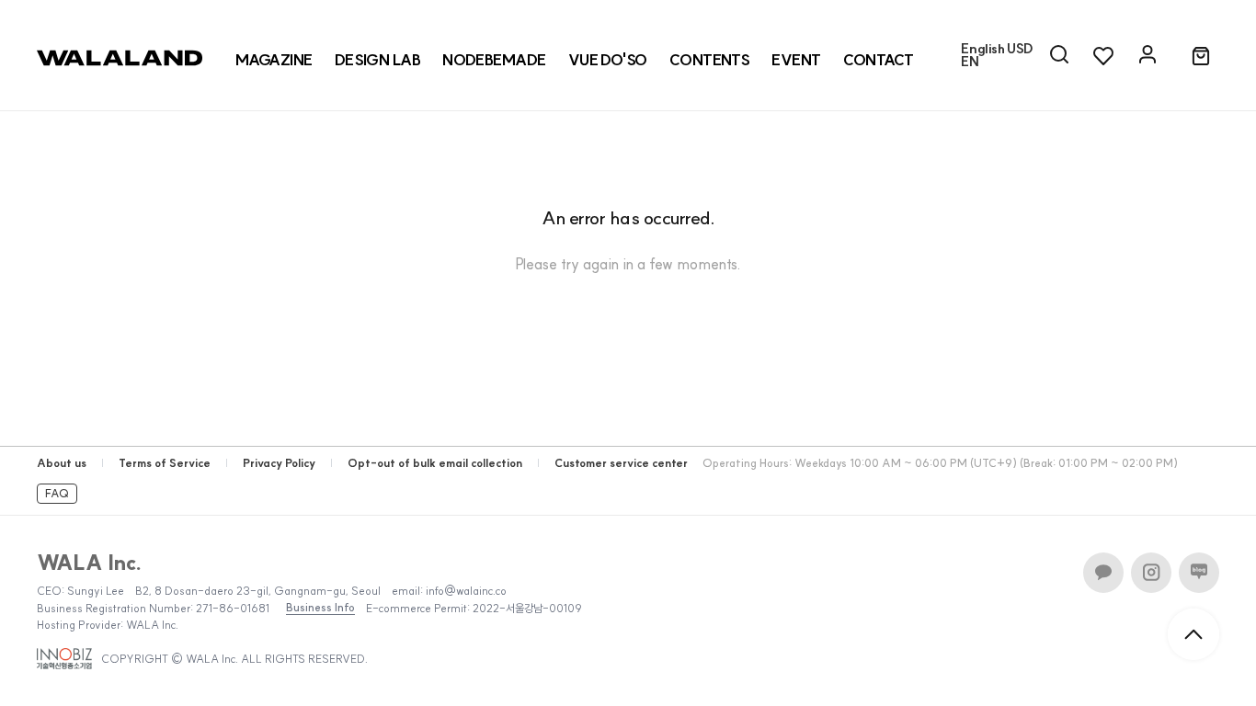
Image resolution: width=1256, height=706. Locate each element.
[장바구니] (1200, 57)
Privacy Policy (279, 463)
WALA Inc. (90, 562)
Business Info (320, 607)
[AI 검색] (1059, 55)
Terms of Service (165, 463)
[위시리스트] (1103, 55)
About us (61, 463)
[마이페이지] (1147, 55)
